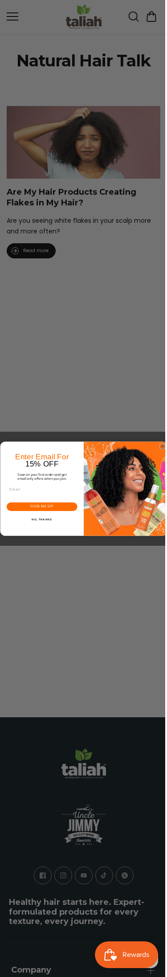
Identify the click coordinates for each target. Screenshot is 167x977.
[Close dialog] (160, 446)
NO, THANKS (39, 519)
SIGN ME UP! (39, 506)
